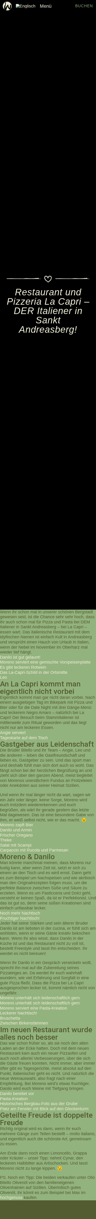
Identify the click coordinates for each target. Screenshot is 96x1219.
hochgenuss (11, 1197)
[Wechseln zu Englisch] (26, 6)
